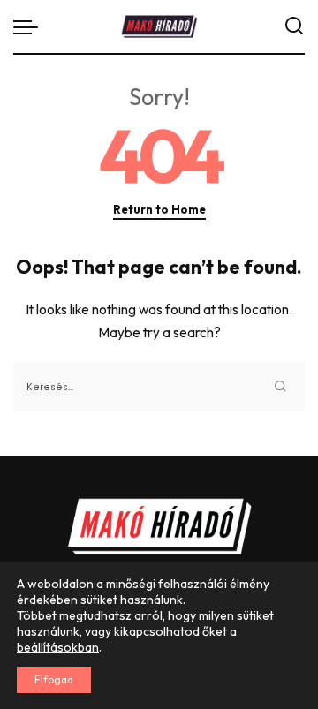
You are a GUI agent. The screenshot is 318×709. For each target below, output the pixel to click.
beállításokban (58, 647)
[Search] (294, 26)
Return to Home (159, 209)
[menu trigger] (30, 26)
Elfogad (53, 679)
